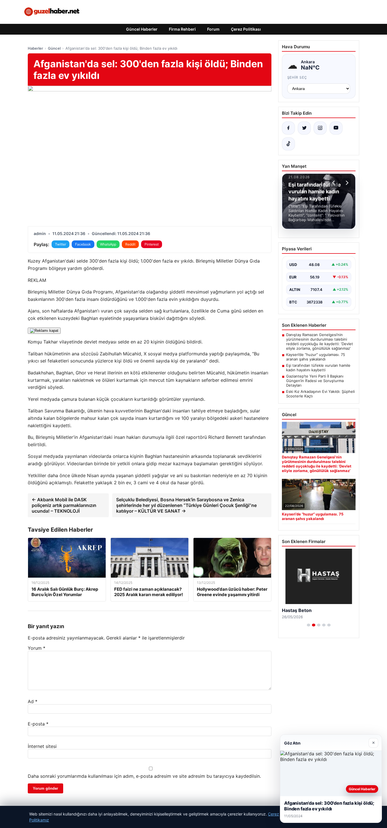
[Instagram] (320, 128)
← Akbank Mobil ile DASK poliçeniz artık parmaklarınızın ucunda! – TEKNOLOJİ (64, 505)
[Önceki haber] (334, 183)
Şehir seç (297, 77)
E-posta (38, 724)
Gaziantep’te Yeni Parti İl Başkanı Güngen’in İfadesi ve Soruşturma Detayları (315, 380)
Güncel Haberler (142, 29)
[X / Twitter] (304, 128)
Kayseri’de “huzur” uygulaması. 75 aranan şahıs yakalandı (315, 356)
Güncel (54, 48)
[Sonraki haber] (346, 183)
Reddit (130, 244)
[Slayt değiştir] (308, 625)
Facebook (83, 244)
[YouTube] (336, 128)
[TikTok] (288, 143)
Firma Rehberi (182, 29)
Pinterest (151, 244)
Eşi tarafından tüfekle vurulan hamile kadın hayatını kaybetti (318, 367)
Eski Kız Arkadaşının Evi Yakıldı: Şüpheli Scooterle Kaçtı (320, 393)
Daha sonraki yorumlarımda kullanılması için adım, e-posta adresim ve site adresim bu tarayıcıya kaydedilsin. (144, 776)
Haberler (35, 48)
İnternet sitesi (42, 746)
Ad (32, 701)
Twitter (60, 244)
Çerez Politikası (246, 29)
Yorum (36, 648)
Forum (213, 29)
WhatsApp (108, 244)
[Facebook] (288, 128)
